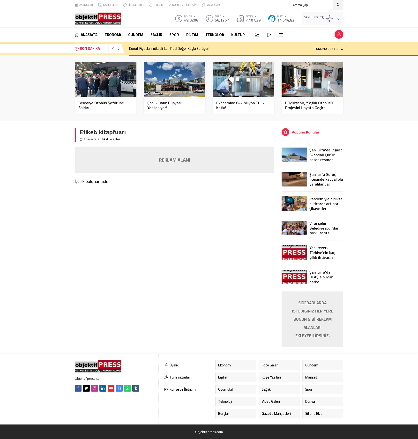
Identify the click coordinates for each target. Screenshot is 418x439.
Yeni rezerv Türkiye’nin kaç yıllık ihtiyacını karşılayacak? (322, 255)
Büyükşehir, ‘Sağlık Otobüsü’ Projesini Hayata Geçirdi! (309, 105)
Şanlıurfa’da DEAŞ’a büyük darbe (321, 277)
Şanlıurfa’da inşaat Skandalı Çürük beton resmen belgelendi (325, 157)
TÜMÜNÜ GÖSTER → (328, 49)
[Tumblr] (135, 388)
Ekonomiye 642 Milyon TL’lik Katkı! (240, 105)
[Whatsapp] (127, 388)
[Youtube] (111, 388)
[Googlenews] (119, 388)
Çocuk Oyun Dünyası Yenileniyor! (164, 105)
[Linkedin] (102, 388)
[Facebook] (78, 388)
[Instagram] (94, 388)
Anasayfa (90, 139)
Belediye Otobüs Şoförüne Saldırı (101, 105)
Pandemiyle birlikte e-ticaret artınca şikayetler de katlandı (326, 206)
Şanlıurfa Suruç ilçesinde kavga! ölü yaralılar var (326, 179)
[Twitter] (86, 388)
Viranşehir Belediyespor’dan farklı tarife (324, 228)
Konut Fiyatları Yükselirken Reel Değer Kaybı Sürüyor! (169, 48)
